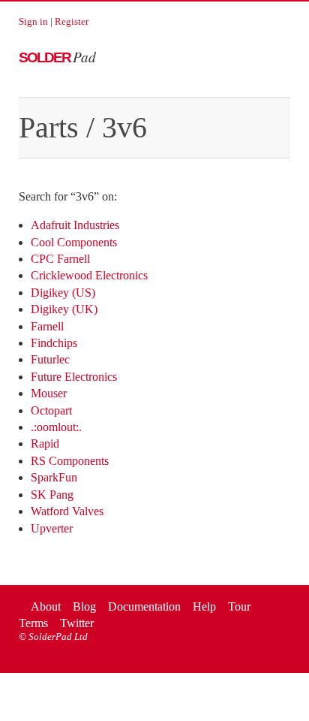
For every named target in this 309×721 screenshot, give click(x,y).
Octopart (51, 410)
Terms (33, 623)
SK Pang (52, 494)
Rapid (45, 443)
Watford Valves (67, 511)
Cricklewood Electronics (89, 275)
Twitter (77, 623)
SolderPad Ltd (58, 637)
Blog (84, 606)
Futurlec (50, 359)
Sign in (33, 22)
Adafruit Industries (75, 225)
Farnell (47, 326)
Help (204, 606)
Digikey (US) (63, 292)
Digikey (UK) (64, 309)
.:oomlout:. (56, 427)
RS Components (70, 460)
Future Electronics (74, 376)
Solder (57, 57)
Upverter (52, 528)
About (46, 606)
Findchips (54, 342)
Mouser (49, 393)
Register (71, 22)
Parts (49, 127)
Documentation (144, 606)
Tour (239, 606)
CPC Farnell (60, 258)
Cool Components (74, 242)
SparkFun (54, 477)
